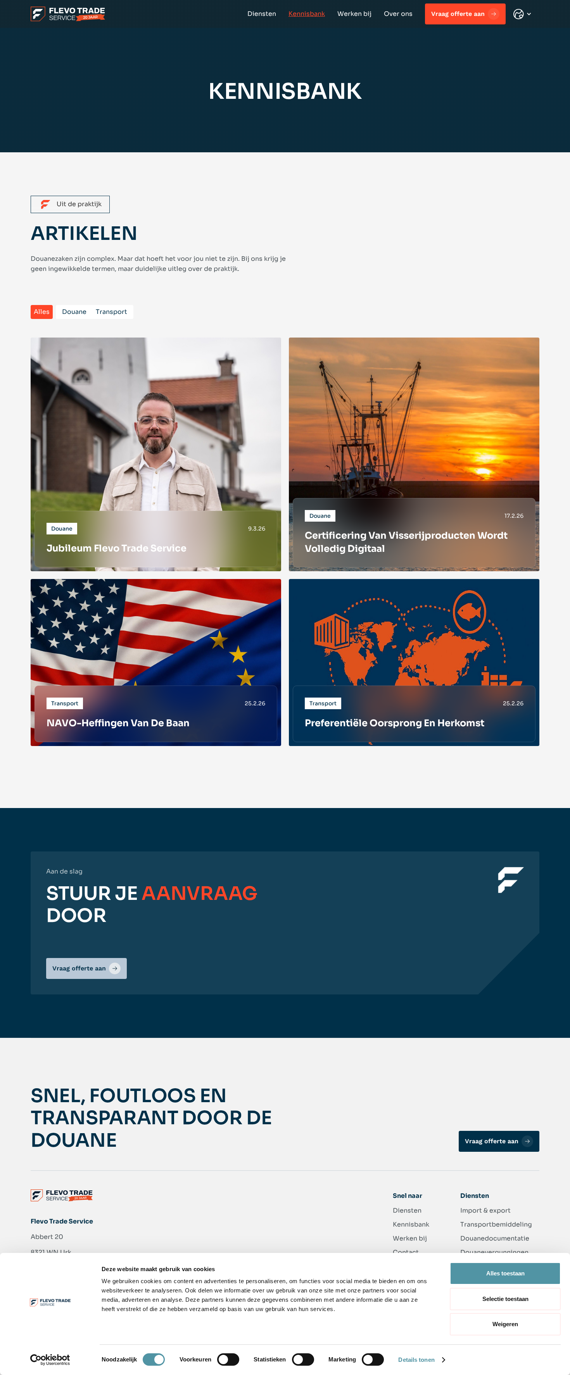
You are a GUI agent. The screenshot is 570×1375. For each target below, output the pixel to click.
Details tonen (416, 1359)
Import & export (485, 1211)
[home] (68, 14)
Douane (74, 312)
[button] (522, 14)
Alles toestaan (505, 1273)
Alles (42, 312)
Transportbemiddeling (496, 1225)
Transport (111, 312)
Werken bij (354, 14)
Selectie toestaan (505, 1299)
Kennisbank (306, 14)
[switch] (228, 1359)
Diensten (261, 14)
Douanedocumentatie (494, 1238)
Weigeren (505, 1324)
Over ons (398, 14)
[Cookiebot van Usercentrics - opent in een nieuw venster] (50, 1360)
